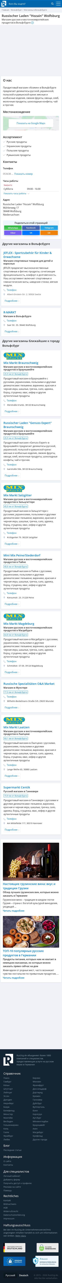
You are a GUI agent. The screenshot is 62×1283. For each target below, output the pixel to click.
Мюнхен (37, 1081)
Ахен (35, 1128)
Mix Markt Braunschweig (20, 363)
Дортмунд (38, 1092)
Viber (13, 232)
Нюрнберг (8, 1103)
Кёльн (6, 1085)
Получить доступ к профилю (17, 1183)
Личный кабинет (11, 1176)
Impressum (8, 1218)
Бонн (35, 1110)
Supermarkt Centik (16, 787)
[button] (31, 193)
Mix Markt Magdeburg (18, 624)
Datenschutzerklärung (14, 1215)
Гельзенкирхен (10, 1125)
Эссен (6, 1096)
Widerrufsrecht (10, 1211)
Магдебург (38, 1132)
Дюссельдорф (39, 1088)
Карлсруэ (37, 1114)
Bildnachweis (9, 1204)
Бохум (6, 1107)
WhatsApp (13, 227)
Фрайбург (8, 1135)
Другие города (40, 1139)
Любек (6, 1139)
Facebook (31, 227)
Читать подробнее (13, 910)
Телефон (11, 290)
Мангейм (8, 1117)
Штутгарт (8, 1088)
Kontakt (7, 1200)
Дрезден (7, 1099)
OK (49, 232)
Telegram (49, 227)
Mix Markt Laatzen (16, 727)
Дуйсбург (37, 1103)
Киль (5, 1128)
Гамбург (7, 1081)
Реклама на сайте (12, 1186)
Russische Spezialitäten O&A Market (29, 684)
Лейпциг (7, 1092)
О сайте (7, 1161)
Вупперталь (39, 1107)
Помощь (7, 1190)
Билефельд (8, 1110)
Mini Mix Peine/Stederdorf (21, 555)
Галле (6, 1132)
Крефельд (38, 1135)
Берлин (36, 1078)
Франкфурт (38, 1085)
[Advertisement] (31, 1016)
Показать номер (23, 173)
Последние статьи (12, 1150)
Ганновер (37, 1099)
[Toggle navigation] (58, 4)
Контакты (8, 1164)
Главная (5, 10)
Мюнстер (8, 1114)
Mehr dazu (20, 1235)
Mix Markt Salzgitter (17, 495)
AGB (5, 1207)
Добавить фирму (11, 1179)
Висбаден (8, 1121)
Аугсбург (37, 1117)
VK (31, 232)
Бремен (36, 1096)
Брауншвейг (39, 1125)
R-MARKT (9, 312)
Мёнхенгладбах (40, 1121)
